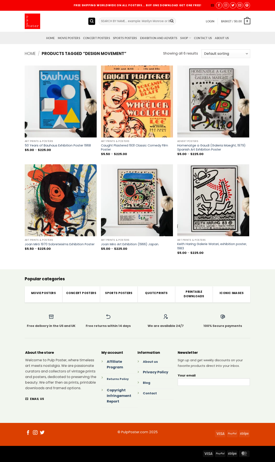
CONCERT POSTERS (96, 38)
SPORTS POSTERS (125, 38)
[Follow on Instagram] (226, 5)
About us (150, 362)
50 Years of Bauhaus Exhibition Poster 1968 (58, 145)
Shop (184, 38)
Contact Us (203, 38)
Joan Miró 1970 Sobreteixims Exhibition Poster (60, 244)
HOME (50, 38)
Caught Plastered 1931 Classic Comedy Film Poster (134, 147)
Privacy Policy (155, 372)
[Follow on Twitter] (233, 5)
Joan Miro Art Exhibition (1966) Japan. (130, 244)
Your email (187, 375)
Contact (150, 393)
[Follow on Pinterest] (247, 5)
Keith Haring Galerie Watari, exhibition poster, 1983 (212, 246)
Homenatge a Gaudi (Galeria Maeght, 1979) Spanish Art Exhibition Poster (211, 147)
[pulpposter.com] (53, 21)
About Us (222, 38)
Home (30, 53)
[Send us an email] (240, 5)
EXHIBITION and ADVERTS (158, 38)
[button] (212, 5)
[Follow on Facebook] (219, 5)
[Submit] (172, 21)
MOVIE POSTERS (69, 38)
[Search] (91, 21)
